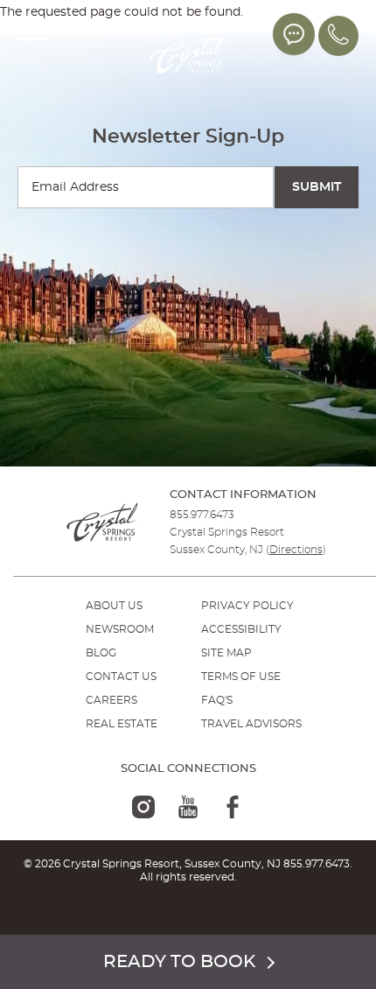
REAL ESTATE (121, 724)
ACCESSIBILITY (241, 629)
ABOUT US (114, 605)
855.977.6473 (202, 514)
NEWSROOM (120, 629)
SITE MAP (226, 653)
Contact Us (121, 676)
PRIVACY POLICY (247, 605)
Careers (111, 700)
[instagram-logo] (143, 807)
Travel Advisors (251, 724)
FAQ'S (217, 700)
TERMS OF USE (241, 676)
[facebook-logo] (232, 807)
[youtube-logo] (188, 807)
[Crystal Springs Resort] (188, 54)
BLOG (101, 653)
